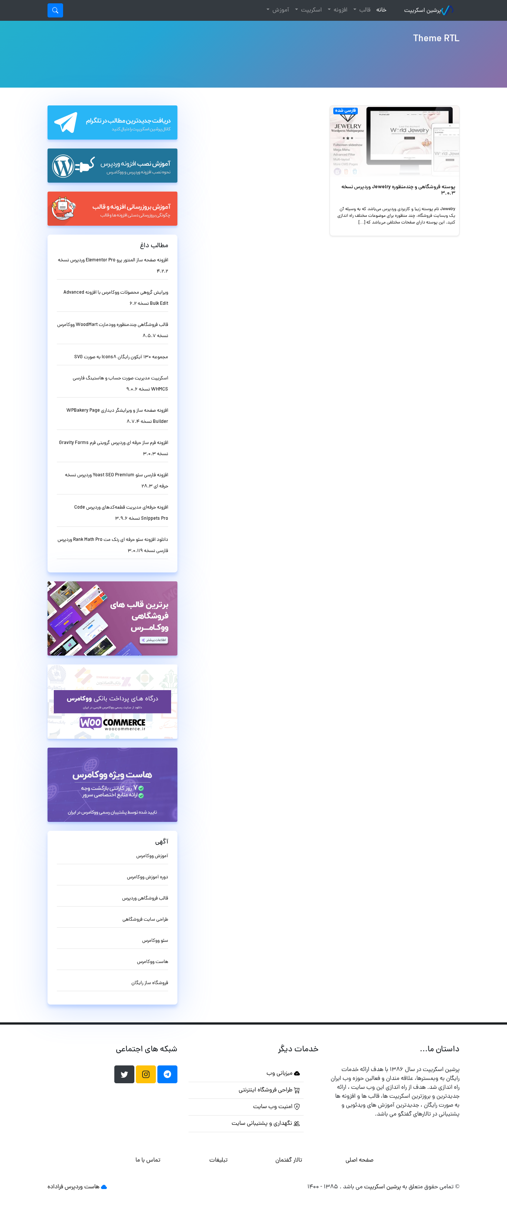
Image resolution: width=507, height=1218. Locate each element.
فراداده (55, 1187)
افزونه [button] (339, 10)
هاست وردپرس (82, 1187)
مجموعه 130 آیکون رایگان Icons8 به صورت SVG (121, 357)
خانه (379, 10)
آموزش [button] (280, 10)
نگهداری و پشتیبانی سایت (263, 1123)
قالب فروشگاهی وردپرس (145, 898)
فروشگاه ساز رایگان (149, 983)
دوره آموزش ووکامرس (147, 877)
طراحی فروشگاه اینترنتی (266, 1090)
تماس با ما (147, 1160)
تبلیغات (218, 1160)
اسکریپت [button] (311, 10)
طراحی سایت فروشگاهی (145, 919)
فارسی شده (345, 111)
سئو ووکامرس (155, 940)
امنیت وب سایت (273, 1107)
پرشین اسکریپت (422, 10)
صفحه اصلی (359, 1160)
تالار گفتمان (288, 1160)
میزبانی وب (280, 1073)
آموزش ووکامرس (152, 856)
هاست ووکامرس (152, 962)
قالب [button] (364, 10)
